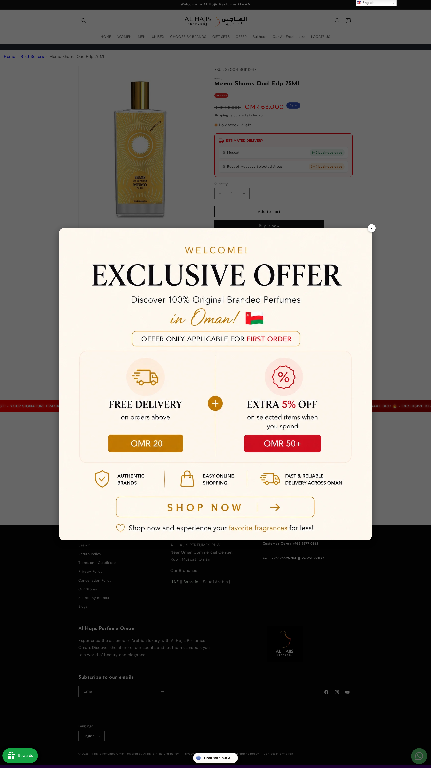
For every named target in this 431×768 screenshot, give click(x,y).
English (367, 3)
